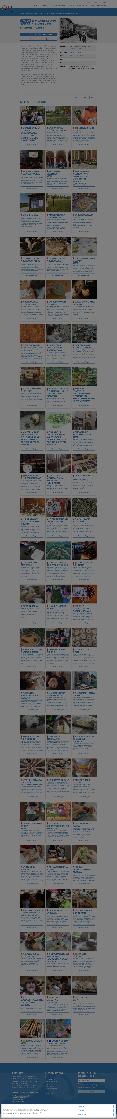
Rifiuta (82, 1111)
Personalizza (82, 1115)
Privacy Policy (27, 1110)
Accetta (81, 1107)
